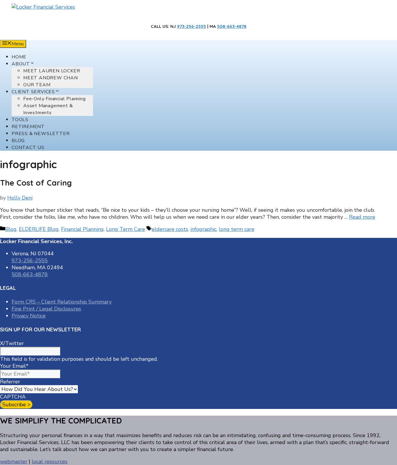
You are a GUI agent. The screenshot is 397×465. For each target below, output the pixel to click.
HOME (19, 57)
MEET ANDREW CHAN (50, 78)
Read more (362, 216)
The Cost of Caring (36, 183)
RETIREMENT (28, 126)
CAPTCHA (13, 396)
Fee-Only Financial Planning (54, 99)
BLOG (18, 140)
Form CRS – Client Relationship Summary (62, 301)
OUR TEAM (36, 85)
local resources (49, 461)
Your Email (14, 365)
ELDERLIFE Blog (39, 229)
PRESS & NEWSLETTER (40, 133)
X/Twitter (12, 343)
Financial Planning (82, 229)
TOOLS (20, 119)
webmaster (13, 461)
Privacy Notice (29, 315)
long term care (236, 229)
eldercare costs (170, 229)
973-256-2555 (191, 26)
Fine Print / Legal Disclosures (46, 308)
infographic (203, 229)
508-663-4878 (231, 26)
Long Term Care (125, 229)
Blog (11, 229)
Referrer (10, 381)
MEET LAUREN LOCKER (51, 71)
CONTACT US (28, 147)
